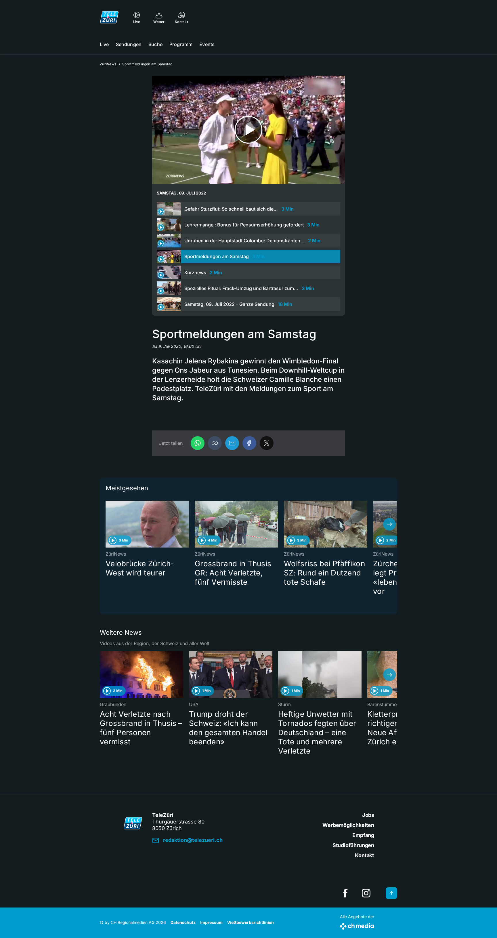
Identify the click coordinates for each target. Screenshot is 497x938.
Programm (180, 44)
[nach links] (107, 524)
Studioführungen (353, 845)
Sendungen (129, 44)
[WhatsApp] (197, 443)
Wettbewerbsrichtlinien (250, 922)
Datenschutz (183, 922)
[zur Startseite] (109, 17)
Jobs (368, 815)
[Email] (232, 443)
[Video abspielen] (248, 130)
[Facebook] (249, 443)
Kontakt (364, 855)
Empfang (363, 835)
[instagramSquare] (366, 893)
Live (104, 44)
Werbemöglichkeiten (348, 825)
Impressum (211, 922)
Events (207, 44)
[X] (267, 443)
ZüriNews (108, 64)
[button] (215, 443)
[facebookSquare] (345, 893)
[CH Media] (357, 925)
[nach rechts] (389, 524)
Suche (155, 44)
